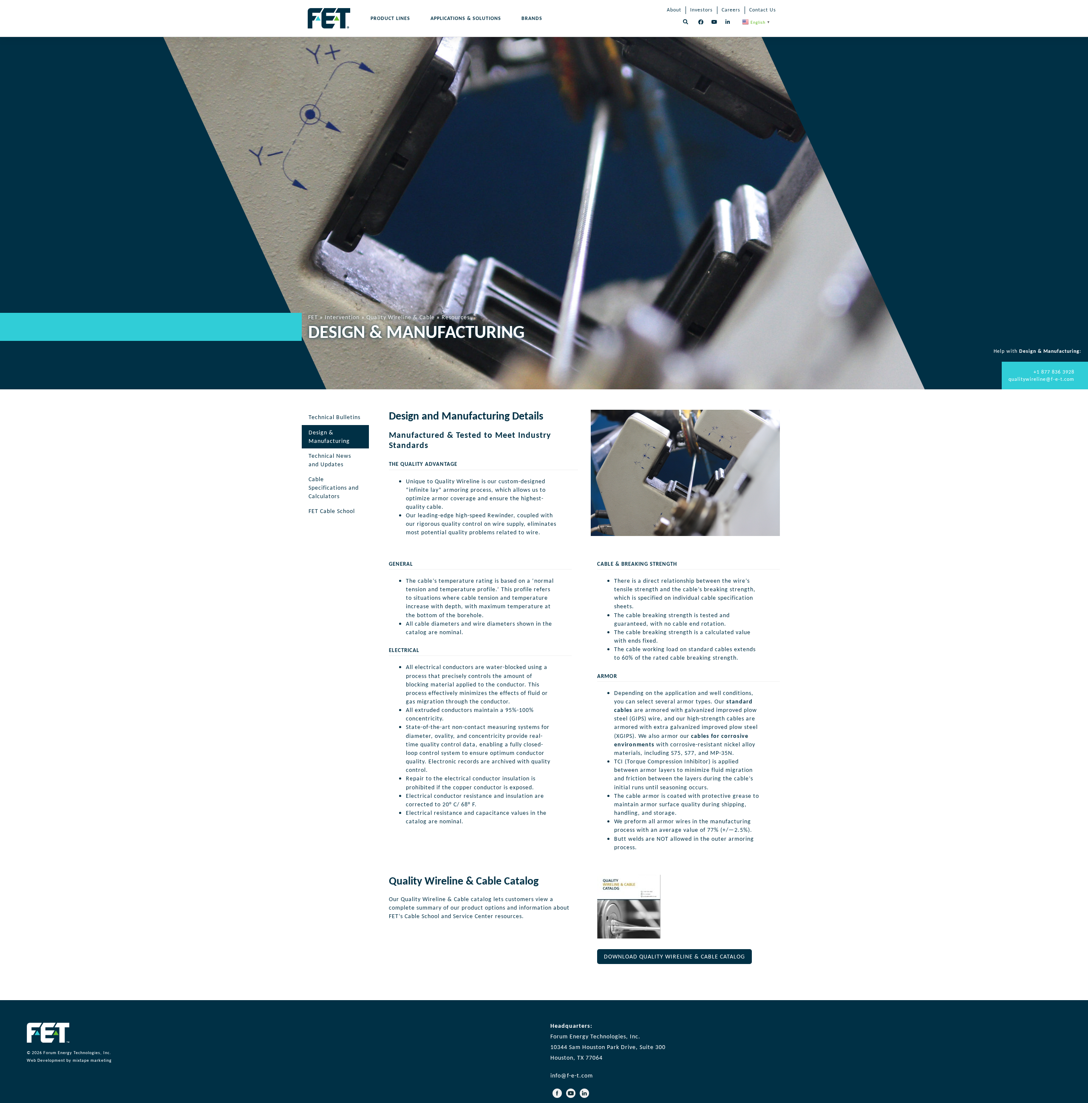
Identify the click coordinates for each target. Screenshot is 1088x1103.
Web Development (46, 1060)
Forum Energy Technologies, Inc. (77, 1052)
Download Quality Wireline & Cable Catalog (674, 956)
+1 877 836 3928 (1054, 372)
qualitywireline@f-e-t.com (1041, 379)
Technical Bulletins (334, 417)
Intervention (342, 317)
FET (313, 317)
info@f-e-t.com (571, 1075)
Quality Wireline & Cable (400, 317)
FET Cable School (332, 511)
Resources (456, 317)
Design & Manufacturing (329, 437)
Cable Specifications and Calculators (334, 487)
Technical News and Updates (330, 460)
